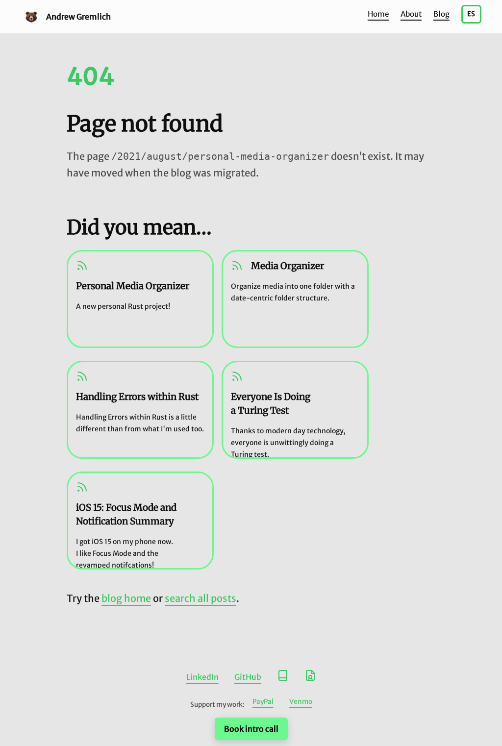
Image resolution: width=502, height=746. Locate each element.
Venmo (300, 701)
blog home (126, 598)
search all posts (200, 598)
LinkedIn (202, 677)
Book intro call (251, 729)
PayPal (263, 701)
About (411, 14)
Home (378, 14)
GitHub (247, 677)
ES (471, 14)
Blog (441, 14)
